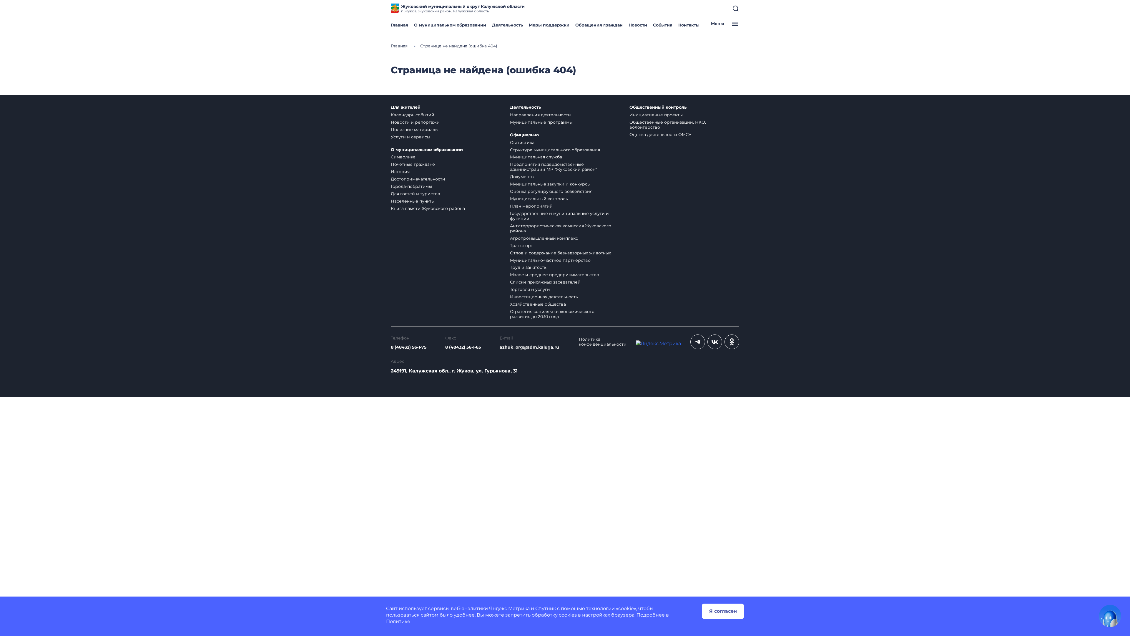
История (400, 171)
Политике (398, 621)
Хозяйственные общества (538, 304)
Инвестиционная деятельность (544, 296)
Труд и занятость (528, 267)
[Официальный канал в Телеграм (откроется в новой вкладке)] (697, 341)
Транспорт (521, 245)
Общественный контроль (658, 107)
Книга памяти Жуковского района (428, 208)
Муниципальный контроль (539, 198)
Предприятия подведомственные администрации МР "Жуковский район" (553, 167)
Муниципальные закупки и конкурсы (550, 184)
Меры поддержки (549, 25)
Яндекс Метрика (509, 608)
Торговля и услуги (530, 289)
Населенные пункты (413, 201)
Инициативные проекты (656, 114)
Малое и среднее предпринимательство (554, 274)
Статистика (522, 142)
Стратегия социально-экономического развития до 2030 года (552, 314)
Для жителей (406, 107)
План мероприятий (531, 206)
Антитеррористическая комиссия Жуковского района (560, 228)
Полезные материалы (414, 129)
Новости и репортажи (415, 122)
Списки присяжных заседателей (545, 282)
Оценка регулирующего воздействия (551, 191)
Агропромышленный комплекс (544, 238)
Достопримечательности (418, 179)
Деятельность (507, 25)
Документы (522, 176)
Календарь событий (412, 114)
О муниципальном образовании (450, 25)
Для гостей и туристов (415, 193)
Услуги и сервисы (410, 137)
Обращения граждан (599, 25)
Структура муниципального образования (555, 150)
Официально (524, 135)
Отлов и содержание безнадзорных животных (560, 253)
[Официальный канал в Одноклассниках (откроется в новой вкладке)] (731, 341)
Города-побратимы (411, 186)
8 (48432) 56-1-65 (463, 347)
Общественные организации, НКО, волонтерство (667, 125)
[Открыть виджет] (1110, 616)
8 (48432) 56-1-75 (408, 347)
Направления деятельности (540, 114)
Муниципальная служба (536, 157)
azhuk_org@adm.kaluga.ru (529, 347)
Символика (403, 157)
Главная (399, 25)
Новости (638, 25)
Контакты (688, 25)
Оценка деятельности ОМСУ (660, 134)
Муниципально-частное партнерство (550, 260)
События (662, 25)
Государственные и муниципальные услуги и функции (559, 216)
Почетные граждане (413, 164)
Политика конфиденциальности (603, 342)
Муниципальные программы (541, 122)
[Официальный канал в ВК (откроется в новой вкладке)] (714, 341)
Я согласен (723, 611)
